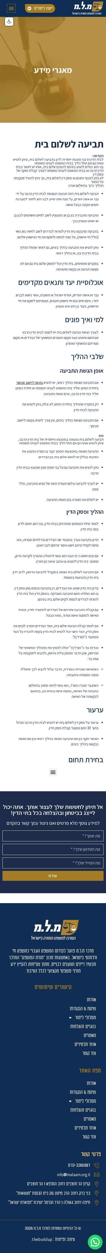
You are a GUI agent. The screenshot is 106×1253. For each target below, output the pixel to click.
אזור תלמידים (85, 1128)
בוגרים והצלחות (83, 1110)
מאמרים (90, 1119)
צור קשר (89, 1136)
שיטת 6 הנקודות (83, 1092)
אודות (91, 1083)
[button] (11, 8)
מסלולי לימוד (85, 1101)
